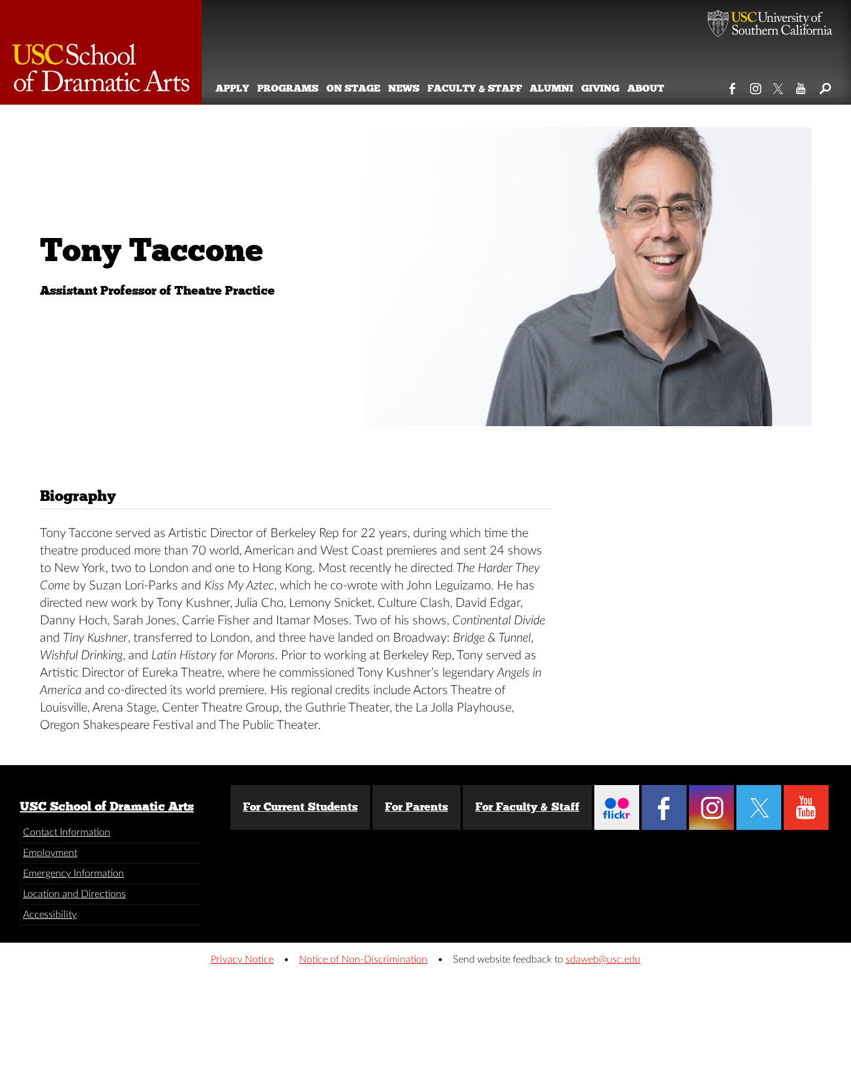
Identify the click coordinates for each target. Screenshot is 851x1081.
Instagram (756, 86)
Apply (232, 88)
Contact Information (66, 832)
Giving (600, 88)
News (403, 88)
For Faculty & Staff (527, 807)
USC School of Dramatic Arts (107, 806)
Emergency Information (73, 874)
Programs (287, 88)
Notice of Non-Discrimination (363, 959)
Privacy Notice (242, 959)
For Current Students (300, 807)
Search (824, 86)
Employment (50, 853)
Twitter (779, 86)
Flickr (616, 807)
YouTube (801, 86)
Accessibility (50, 915)
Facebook (732, 86)
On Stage (353, 88)
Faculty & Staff (474, 88)
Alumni (551, 88)
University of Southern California (770, 25)
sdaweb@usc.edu (603, 959)
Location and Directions (74, 894)
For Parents (416, 807)
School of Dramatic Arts (101, 52)
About (645, 88)
